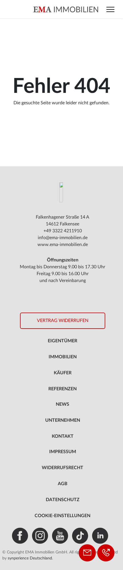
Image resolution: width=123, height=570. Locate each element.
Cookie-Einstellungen (62, 515)
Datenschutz (63, 499)
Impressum (62, 451)
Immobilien (63, 357)
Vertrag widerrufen (62, 320)
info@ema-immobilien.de (63, 237)
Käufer (63, 373)
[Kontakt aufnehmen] (87, 552)
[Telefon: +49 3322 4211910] (105, 552)
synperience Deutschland (30, 558)
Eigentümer (62, 341)
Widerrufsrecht (62, 467)
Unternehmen (62, 420)
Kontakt (63, 436)
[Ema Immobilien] (61, 9)
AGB (63, 483)
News (62, 404)
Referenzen (62, 389)
